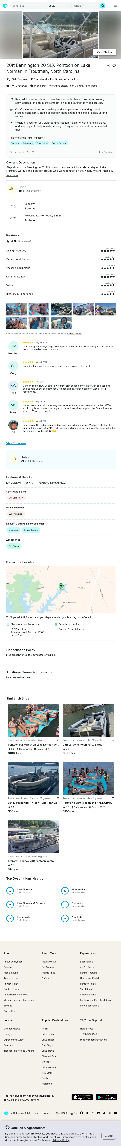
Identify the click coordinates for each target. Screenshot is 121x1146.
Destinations (10, 1045)
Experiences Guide (14, 1039)
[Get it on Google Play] (106, 1097)
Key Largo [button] (47, 1072)
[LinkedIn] (98, 1113)
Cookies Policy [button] (11, 989)
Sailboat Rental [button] (88, 994)
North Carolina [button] (76, 85)
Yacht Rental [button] (86, 989)
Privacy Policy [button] (60, 1140)
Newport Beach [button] (50, 1056)
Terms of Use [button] (11, 978)
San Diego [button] (47, 1045)
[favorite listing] (114, 65)
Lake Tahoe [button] (48, 1039)
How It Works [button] (49, 961)
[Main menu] (115, 5)
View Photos (104, 52)
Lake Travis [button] (48, 1050)
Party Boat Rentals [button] (89, 1005)
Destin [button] (45, 1078)
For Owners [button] (48, 967)
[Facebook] (81, 1113)
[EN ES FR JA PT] (74, 1113)
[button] (33, 891)
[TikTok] (104, 1113)
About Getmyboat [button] (13, 961)
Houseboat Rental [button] (89, 978)
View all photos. (74, 333)
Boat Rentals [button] (86, 961)
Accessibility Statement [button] (16, 994)
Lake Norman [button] (49, 1067)
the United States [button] (58, 85)
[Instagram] (93, 1113)
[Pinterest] (110, 1113)
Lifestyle (8, 1034)
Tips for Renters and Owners (19, 1050)
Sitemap (8, 1005)
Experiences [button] (88, 953)
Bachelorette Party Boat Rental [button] (96, 1000)
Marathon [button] (47, 1083)
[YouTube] (115, 1113)
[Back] (12, 720)
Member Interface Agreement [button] (19, 1000)
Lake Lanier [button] (48, 1034)
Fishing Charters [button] (88, 972)
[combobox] (27, 6)
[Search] (102, 6)
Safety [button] (45, 978)
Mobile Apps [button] (48, 972)
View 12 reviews (16, 443)
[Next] (55, 720)
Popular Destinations (55, 1020)
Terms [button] (36, 1113)
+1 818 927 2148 (88, 1034)
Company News (12, 1028)
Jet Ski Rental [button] (87, 967)
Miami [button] (45, 1028)
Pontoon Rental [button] (88, 983)
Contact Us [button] (9, 1011)
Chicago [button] (46, 1061)
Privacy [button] (46, 1113)
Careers (8, 967)
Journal (8, 1020)
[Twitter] (87, 1113)
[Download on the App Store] (82, 1097)
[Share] (109, 65)
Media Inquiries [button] (12, 972)
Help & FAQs (86, 1028)
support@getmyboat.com (93, 1039)
